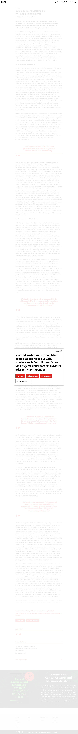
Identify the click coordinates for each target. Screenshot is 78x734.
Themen (59, 2)
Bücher (66, 2)
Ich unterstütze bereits (23, 381)
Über (71, 2)
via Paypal (20, 376)
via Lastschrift (46, 376)
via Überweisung (32, 376)
